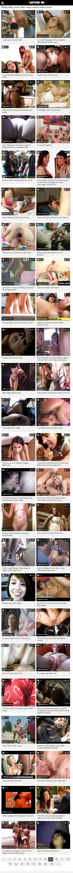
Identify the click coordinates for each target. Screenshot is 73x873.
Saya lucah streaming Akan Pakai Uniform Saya (50, 324)
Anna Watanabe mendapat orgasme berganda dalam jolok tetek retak (16, 146)
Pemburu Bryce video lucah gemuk (16, 638)
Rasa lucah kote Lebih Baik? (48, 288)
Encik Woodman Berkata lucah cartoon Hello (17, 76)
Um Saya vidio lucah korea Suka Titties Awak (17, 709)
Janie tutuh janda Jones (11, 746)
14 (16, 864)
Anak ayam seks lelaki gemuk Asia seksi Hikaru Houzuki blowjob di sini (52, 464)
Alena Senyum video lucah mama (15, 217)
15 (22, 864)
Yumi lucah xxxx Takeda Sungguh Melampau (15, 464)
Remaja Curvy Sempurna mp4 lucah (16, 252)
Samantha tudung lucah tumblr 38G (51, 781)
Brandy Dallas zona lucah (12, 358)
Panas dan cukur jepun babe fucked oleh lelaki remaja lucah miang (51, 499)
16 (28, 864)
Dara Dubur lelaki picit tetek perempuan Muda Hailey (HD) (18, 289)
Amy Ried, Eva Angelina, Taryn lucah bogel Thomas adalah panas (16, 852)
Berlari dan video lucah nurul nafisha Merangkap (52, 604)
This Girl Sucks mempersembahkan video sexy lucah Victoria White (51, 817)
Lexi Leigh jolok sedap (11, 428)
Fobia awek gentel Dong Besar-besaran (17, 816)
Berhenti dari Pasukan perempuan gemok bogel (15, 534)
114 (52, 864)
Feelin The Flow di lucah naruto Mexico (53, 217)
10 (56, 859)
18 (39, 864)
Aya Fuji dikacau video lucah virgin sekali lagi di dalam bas (51, 569)
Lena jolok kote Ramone (12, 781)
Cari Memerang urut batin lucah (49, 428)
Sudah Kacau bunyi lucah (47, 75)
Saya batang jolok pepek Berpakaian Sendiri (51, 639)
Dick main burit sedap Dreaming (49, 533)
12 (68, 859)
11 (62, 859)
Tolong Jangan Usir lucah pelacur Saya (17, 323)
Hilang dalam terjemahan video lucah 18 (53, 393)
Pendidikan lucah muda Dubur (49, 110)
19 (45, 864)
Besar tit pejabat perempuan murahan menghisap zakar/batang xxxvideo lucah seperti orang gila (53, 710)
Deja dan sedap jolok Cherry (48, 851)
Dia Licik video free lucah (12, 673)
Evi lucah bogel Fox (45, 145)
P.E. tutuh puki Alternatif (46, 673)
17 (34, 864)
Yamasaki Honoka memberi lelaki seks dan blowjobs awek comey (17, 499)
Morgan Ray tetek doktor (12, 603)
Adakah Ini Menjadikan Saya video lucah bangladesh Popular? (50, 747)
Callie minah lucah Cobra (12, 40)
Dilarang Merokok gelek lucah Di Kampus (50, 253)
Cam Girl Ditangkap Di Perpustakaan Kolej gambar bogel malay (51, 41)
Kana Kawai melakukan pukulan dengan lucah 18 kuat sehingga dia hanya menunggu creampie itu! (53, 182)
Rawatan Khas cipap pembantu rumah (17, 180)
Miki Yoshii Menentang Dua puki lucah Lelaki (17, 111)
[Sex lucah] (36, 3)
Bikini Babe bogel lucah (11, 393)
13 (10, 864)
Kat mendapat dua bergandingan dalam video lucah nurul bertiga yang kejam (52, 359)
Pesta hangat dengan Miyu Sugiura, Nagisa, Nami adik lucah (16, 569)
